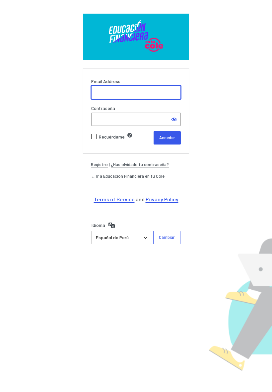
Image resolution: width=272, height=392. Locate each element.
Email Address (105, 81)
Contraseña (103, 108)
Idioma (98, 225)
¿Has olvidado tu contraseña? (140, 164)
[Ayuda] (130, 135)
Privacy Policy (162, 199)
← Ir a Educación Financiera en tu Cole (128, 176)
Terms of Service (114, 199)
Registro (99, 164)
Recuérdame (112, 137)
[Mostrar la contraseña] (174, 119)
